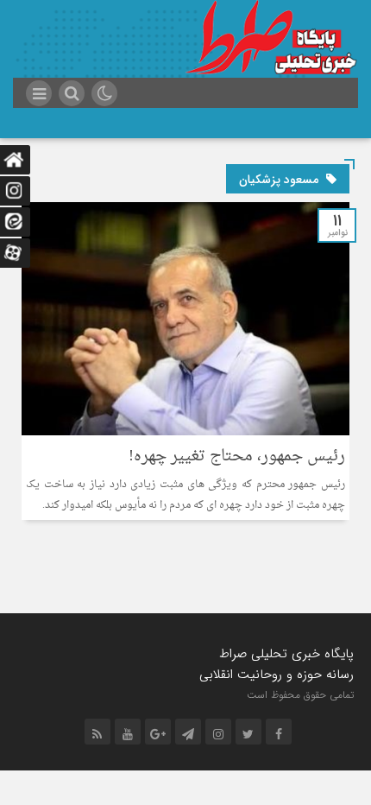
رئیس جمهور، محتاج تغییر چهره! (237, 456)
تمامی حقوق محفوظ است (300, 695)
